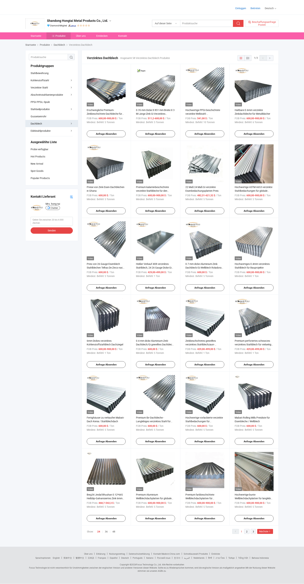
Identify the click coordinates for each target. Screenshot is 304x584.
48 (113, 531)
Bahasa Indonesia (260, 557)
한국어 (177, 557)
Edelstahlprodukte (40, 130)
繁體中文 (80, 557)
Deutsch (125, 557)
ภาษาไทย (220, 557)
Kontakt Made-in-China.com (166, 553)
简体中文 (68, 557)
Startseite (36, 35)
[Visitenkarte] (71, 196)
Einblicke (215, 553)
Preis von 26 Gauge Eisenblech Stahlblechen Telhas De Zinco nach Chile (105, 267)
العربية (187, 557)
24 (98, 531)
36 (106, 531)
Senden (52, 230)
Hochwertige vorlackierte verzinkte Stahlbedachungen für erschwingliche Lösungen (204, 421)
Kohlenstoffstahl (40, 80)
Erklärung (100, 553)
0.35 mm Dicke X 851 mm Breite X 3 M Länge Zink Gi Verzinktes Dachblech (155, 113)
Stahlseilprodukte (40, 109)
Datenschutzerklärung (139, 553)
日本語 (91, 557)
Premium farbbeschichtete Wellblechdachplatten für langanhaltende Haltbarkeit (200, 498)
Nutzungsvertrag (117, 553)
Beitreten (255, 8)
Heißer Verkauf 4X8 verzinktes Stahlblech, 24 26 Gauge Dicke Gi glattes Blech (154, 267)
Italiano (149, 557)
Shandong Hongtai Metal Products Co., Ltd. (77, 21)
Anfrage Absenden (106, 133)
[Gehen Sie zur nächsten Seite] (270, 58)
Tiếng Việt (243, 557)
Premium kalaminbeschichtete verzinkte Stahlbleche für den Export (152, 190)
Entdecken (102, 35)
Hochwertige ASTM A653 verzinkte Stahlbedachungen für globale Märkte (253, 190)
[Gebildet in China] (48, 7)
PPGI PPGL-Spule (40, 102)
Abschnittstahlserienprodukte (47, 94)
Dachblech (36, 123)
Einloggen (240, 8)
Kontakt (122, 35)
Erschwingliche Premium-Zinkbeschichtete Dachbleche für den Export (104, 113)
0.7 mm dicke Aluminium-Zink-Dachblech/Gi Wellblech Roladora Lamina (203, 267)
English (56, 557)
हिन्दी (210, 557)
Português (137, 557)
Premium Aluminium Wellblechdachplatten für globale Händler (154, 498)
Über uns (81, 35)
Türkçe (231, 557)
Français (102, 557)
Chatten (54, 207)
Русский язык (163, 557)
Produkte (60, 35)
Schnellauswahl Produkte (196, 553)
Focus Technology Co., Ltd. (149, 564)
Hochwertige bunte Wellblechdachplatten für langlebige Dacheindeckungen (254, 498)
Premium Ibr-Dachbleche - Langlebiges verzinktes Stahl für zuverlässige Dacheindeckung (153, 421)
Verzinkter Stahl (39, 87)
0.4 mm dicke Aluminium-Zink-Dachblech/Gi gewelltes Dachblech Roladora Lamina (154, 344)
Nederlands (199, 557)
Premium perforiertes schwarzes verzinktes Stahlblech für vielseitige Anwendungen (254, 344)
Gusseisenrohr (38, 116)
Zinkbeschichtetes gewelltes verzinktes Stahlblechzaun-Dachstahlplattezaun (200, 344)
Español (114, 557)
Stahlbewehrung (40, 73)
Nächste (263, 531)
